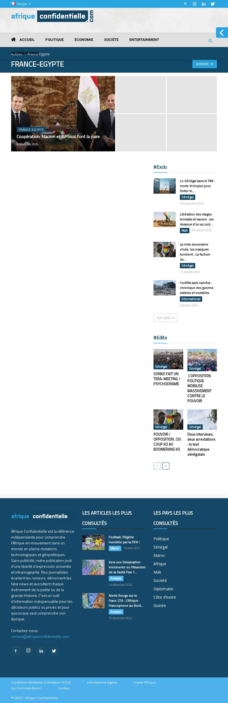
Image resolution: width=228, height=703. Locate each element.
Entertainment (144, 40)
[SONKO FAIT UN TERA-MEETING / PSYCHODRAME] (168, 359)
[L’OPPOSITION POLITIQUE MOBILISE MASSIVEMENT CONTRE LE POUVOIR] (202, 360)
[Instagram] (194, 4)
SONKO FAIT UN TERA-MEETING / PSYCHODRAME (166, 379)
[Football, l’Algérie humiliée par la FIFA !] (93, 542)
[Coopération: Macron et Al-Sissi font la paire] (63, 121)
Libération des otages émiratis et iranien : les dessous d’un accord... (197, 219)
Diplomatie (163, 588)
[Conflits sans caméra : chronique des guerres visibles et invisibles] (164, 288)
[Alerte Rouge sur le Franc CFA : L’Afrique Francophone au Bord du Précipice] (93, 600)
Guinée (159, 605)
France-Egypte (31, 129)
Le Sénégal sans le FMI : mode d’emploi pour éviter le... (197, 185)
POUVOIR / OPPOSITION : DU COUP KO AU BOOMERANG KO (167, 441)
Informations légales (102, 682)
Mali (185, 230)
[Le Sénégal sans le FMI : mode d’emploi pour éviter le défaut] (164, 186)
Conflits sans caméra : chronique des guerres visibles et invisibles (196, 287)
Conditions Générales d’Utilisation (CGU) (41, 682)
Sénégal (188, 197)
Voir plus (163, 317)
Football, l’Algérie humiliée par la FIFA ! (124, 539)
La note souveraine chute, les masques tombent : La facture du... (195, 252)
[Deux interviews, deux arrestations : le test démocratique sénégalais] (202, 419)
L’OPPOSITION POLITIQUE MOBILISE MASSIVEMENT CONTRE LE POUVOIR (199, 388)
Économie (84, 40)
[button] (210, 41)
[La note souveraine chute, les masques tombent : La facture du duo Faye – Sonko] (164, 249)
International (25, 53)
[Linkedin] (203, 4)
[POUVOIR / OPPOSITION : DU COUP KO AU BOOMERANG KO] (168, 419)
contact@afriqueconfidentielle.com (40, 636)
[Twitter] (213, 4)
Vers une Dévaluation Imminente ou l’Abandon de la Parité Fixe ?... (127, 567)
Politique (54, 40)
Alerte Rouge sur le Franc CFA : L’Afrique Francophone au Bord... (126, 600)
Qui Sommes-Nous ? (26, 688)
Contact (64, 688)
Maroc (115, 548)
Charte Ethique (144, 682)
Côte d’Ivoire (164, 597)
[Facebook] (185, 4)
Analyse (116, 578)
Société (111, 40)
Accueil (26, 40)
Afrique (159, 563)
